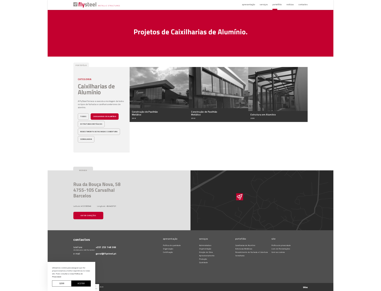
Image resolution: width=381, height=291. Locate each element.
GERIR (61, 283)
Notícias (290, 4)
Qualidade (203, 262)
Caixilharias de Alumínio (104, 116)
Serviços (264, 4)
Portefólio (277, 4)
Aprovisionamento (207, 255)
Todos (83, 116)
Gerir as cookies (278, 252)
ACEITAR (81, 283)
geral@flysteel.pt (106, 253)
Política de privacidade (281, 245)
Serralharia (86, 139)
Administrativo (205, 245)
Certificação (168, 252)
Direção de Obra (206, 252)
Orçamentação (205, 248)
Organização (168, 248)
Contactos (303, 4)
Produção (203, 259)
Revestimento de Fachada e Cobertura (99, 131)
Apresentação (248, 4)
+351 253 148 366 (106, 247)
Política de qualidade (172, 245)
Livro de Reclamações (280, 248)
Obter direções (88, 215)
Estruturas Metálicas (91, 124)
